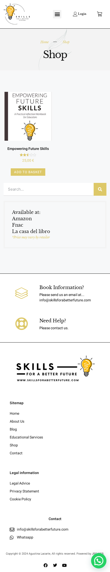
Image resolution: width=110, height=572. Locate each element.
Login (82, 14)
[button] (57, 14)
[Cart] (99, 14)
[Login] (75, 14)
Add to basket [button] (28, 172)
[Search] (100, 189)
